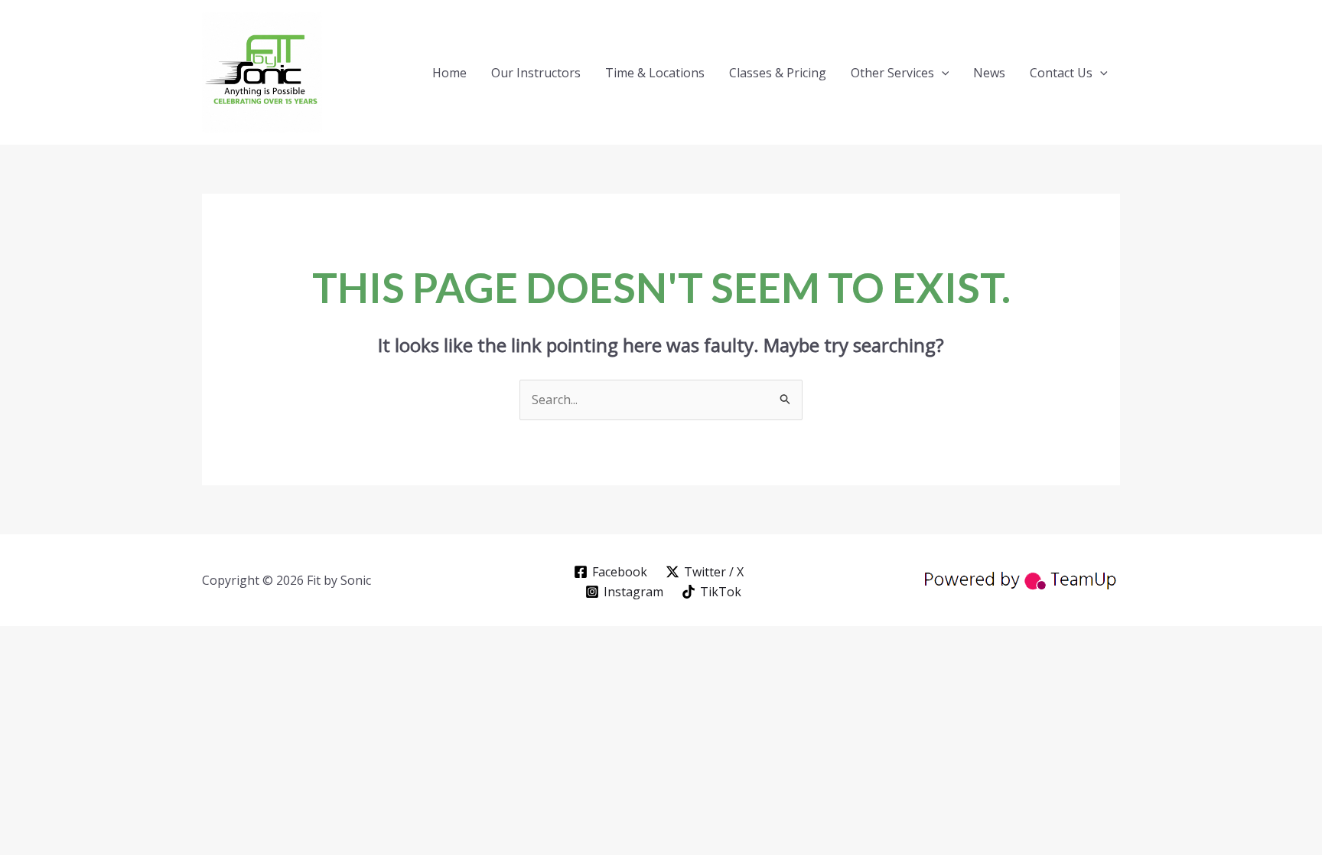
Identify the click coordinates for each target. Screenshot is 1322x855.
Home (449, 72)
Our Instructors (536, 72)
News (989, 72)
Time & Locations (655, 72)
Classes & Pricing (777, 72)
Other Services (892, 72)
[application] (941, 73)
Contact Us (1061, 72)
